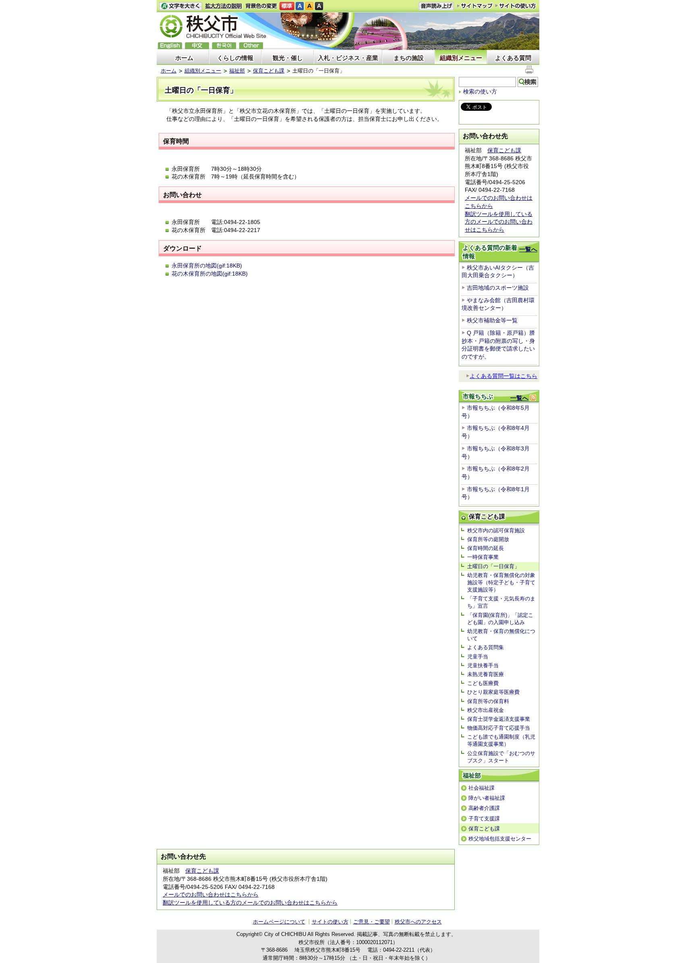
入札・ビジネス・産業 (348, 57)
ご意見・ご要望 (371, 922)
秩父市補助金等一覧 (492, 320)
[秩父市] (213, 27)
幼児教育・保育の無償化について (501, 634)
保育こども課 (268, 71)
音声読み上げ (436, 6)
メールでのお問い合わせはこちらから (211, 894)
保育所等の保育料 (488, 701)
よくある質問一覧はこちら (503, 376)
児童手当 (477, 657)
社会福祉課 (481, 788)
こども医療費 (483, 683)
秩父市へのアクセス (418, 922)
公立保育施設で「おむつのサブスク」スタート (501, 757)
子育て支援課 (484, 819)
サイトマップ (475, 5)
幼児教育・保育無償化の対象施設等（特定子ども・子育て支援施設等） (501, 582)
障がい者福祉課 (486, 798)
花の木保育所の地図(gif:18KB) (210, 273)
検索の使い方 (480, 91)
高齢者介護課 (484, 808)
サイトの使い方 (515, 5)
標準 (287, 6)
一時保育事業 (483, 557)
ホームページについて (279, 922)
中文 (197, 45)
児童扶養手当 (483, 665)
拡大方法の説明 (223, 6)
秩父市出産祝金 (485, 710)
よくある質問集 (485, 647)
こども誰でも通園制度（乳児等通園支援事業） (501, 740)
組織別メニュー (461, 57)
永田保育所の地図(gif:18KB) (207, 265)
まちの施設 (409, 57)
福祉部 (237, 71)
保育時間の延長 (485, 548)
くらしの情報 (235, 57)
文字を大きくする (180, 6)
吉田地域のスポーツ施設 (498, 287)
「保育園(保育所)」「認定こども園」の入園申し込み (500, 618)
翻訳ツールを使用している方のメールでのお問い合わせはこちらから (498, 222)
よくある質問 (513, 57)
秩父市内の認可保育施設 (496, 530)
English (170, 45)
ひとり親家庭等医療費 (493, 692)
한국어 (224, 45)
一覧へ (528, 249)
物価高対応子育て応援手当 (498, 728)
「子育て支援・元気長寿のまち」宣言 (501, 602)
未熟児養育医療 (485, 674)
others (251, 45)
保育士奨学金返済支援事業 (498, 719)
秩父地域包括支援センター (499, 839)
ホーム (184, 57)
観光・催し (288, 57)
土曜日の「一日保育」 (493, 566)
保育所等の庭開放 (488, 539)
